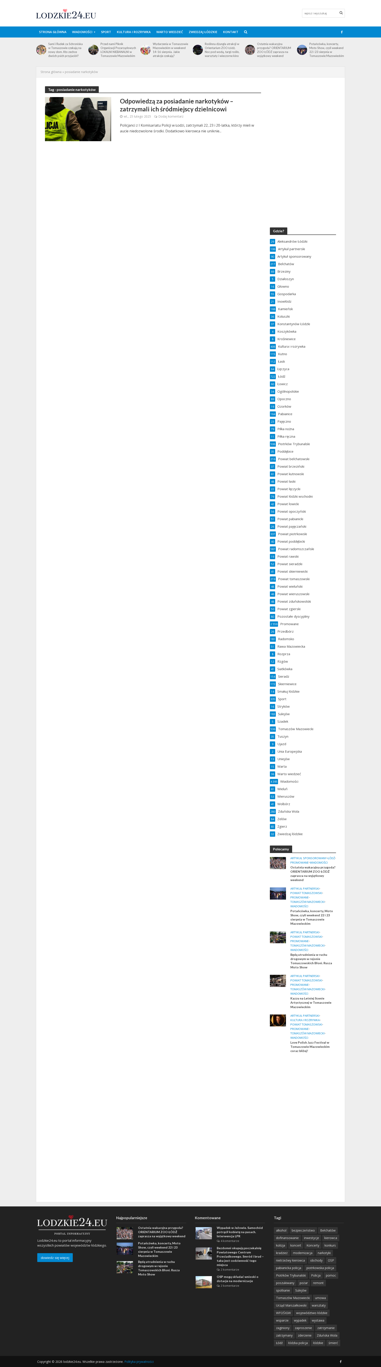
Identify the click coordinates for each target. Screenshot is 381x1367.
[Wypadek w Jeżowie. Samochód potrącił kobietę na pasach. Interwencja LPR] (204, 1233)
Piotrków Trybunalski (291, 1275)
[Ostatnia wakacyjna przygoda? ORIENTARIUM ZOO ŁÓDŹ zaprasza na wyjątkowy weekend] (250, 50)
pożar (304, 1283)
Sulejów (300, 1290)
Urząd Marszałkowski (291, 1305)
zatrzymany (284, 1335)
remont (318, 1283)
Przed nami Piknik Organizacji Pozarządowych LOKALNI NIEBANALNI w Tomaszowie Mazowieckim (118, 50)
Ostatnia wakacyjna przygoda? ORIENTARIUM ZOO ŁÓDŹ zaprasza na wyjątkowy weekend (274, 50)
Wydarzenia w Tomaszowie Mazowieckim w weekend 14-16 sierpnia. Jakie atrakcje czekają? (170, 50)
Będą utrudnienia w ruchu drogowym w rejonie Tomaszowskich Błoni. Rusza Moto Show (311, 961)
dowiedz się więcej (55, 1257)
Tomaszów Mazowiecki (307, 902)
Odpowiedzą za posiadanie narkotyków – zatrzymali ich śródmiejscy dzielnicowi (176, 105)
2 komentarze (230, 1269)
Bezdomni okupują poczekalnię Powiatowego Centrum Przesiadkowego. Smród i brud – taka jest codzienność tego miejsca (240, 1256)
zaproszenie (303, 1328)
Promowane (299, 862)
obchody (316, 1260)
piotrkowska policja (320, 1268)
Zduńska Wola (327, 1335)
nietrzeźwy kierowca (290, 1260)
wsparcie (282, 1320)
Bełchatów (328, 1230)
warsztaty (319, 1305)
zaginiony (282, 1328)
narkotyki (324, 1253)
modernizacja (302, 1253)
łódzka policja (298, 1343)
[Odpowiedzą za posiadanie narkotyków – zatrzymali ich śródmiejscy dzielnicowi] (78, 118)
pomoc (331, 1275)
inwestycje (311, 1238)
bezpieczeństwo (303, 1230)
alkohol (281, 1230)
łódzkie (318, 1343)
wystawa (318, 1320)
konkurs (330, 1245)
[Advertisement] (303, 1128)
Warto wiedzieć (169, 32)
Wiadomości (82, 32)
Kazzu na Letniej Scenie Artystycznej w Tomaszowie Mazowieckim (310, 1002)
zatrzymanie (326, 1328)
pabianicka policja (288, 1268)
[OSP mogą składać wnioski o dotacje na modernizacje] (204, 1282)
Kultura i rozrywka (134, 32)
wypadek (300, 1320)
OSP (331, 1260)
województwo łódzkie (311, 1313)
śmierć (333, 1343)
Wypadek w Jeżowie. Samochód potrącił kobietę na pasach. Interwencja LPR (240, 1232)
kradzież (282, 1253)
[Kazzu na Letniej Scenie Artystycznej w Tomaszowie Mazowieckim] (278, 980)
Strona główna (52, 32)
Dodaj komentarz (170, 116)
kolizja (280, 1245)
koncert (295, 1245)
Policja (316, 1275)
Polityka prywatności (139, 1361)
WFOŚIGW (283, 1313)
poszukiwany (285, 1283)
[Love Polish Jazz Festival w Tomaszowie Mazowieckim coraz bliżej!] (278, 1020)
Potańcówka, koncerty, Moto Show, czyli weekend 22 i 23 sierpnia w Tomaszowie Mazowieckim (326, 50)
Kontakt (230, 32)
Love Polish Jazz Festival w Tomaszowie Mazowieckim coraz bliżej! (310, 1047)
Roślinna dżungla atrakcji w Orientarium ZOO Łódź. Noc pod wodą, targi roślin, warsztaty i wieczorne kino (222, 50)
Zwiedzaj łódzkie (203, 32)
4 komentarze (230, 1241)
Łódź (331, 858)
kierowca (330, 1238)
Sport (106, 32)
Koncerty (312, 1245)
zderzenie (305, 1335)
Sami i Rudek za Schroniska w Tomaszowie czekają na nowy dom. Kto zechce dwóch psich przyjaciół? (65, 50)
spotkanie (283, 1290)
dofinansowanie (287, 1238)
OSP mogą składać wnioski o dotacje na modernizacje (237, 1279)
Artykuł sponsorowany (308, 858)
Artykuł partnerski (304, 889)
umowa (320, 1298)
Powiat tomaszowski (306, 893)
